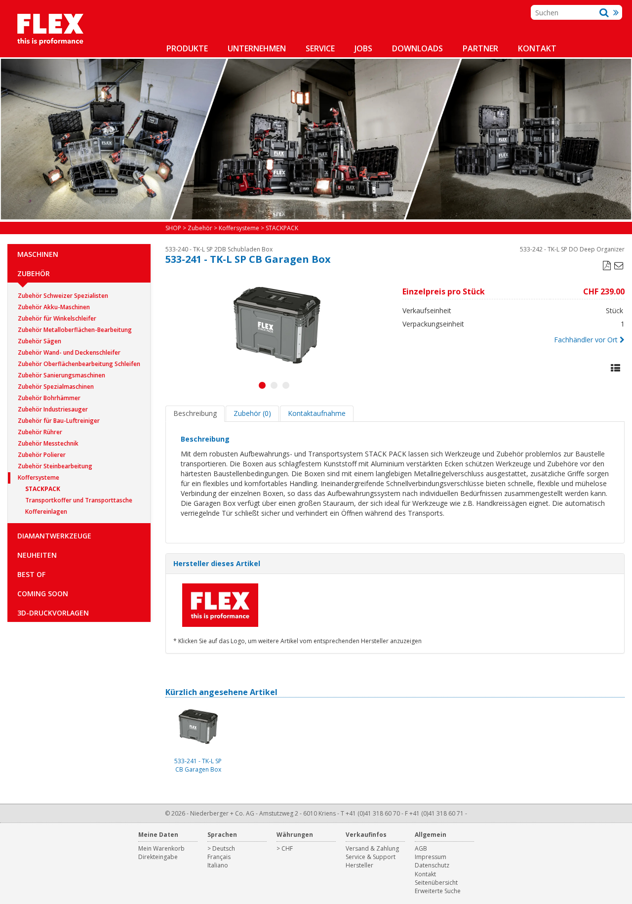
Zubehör (33, 273)
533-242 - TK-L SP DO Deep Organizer (572, 249)
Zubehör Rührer (40, 432)
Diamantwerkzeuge (54, 535)
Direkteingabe (158, 857)
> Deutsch (221, 848)
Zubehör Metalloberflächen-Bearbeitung (75, 330)
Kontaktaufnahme (317, 413)
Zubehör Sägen (39, 341)
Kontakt (537, 48)
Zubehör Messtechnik (48, 443)
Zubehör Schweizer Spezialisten (63, 295)
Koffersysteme (38, 477)
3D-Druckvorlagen (53, 612)
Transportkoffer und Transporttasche (78, 500)
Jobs (363, 48)
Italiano (217, 865)
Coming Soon (42, 593)
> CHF (284, 848)
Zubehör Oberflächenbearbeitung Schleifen (79, 364)
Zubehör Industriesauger (53, 409)
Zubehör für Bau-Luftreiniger (59, 420)
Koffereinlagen (46, 511)
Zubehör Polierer (42, 455)
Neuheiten (37, 555)
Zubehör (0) (252, 413)
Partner (480, 48)
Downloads (417, 48)
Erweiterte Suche (438, 891)
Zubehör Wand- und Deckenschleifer (69, 352)
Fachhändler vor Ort (586, 339)
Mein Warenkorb (161, 848)
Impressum (430, 857)
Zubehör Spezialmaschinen (56, 386)
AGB (421, 848)
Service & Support (370, 857)
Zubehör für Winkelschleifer (57, 318)
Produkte (187, 48)
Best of (31, 574)
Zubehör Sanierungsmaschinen (61, 375)
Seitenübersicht (436, 882)
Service (320, 48)
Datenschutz (432, 865)
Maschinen (37, 254)
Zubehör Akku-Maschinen (54, 307)
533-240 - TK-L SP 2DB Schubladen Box (219, 249)
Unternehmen (257, 48)
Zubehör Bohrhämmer (49, 398)
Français (219, 857)
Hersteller (359, 865)
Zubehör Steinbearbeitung (55, 466)
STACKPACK (42, 489)
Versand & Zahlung (372, 848)
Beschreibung (195, 413)
